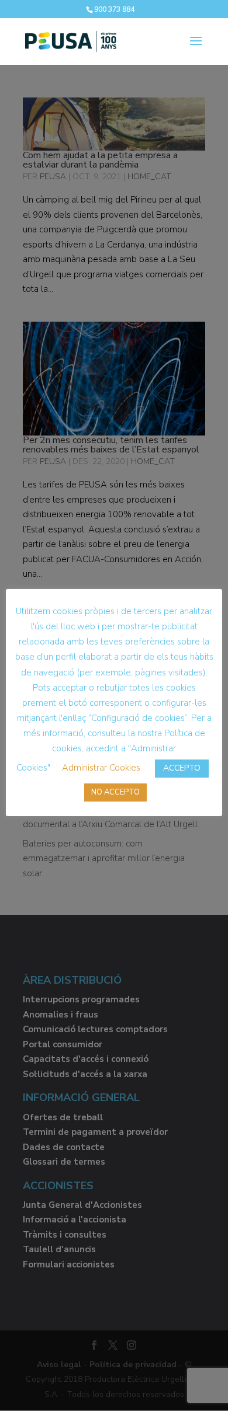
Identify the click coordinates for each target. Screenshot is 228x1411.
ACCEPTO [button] (182, 768)
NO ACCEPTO (115, 792)
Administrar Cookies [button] (101, 768)
